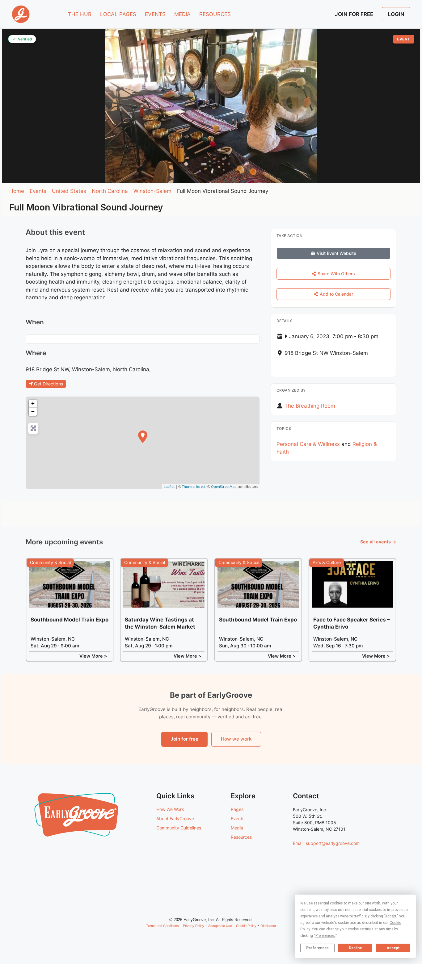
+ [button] (33, 403)
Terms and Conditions (162, 926)
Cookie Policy (246, 926)
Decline (355, 948)
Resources (241, 837)
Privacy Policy (193, 926)
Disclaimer (268, 926)
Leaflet (169, 486)
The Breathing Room (310, 406)
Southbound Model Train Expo (69, 620)
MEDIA (182, 14)
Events (38, 191)
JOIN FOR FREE (354, 14)
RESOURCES (215, 14)
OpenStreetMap (224, 486)
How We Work (170, 809)
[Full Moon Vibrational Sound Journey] (143, 436)
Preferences (317, 948)
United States (69, 191)
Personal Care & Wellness (308, 444)
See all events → (378, 541)
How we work (236, 739)
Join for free (184, 739)
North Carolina (110, 191)
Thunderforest (193, 486)
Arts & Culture (327, 562)
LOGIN (396, 14)
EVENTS (155, 14)
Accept (393, 948)
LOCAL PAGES (118, 14)
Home (16, 191)
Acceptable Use (220, 926)
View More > (93, 656)
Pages (237, 809)
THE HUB (79, 14)
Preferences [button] (325, 935)
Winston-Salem (152, 191)
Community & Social (50, 562)
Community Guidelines (178, 827)
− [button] (33, 411)
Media (237, 827)
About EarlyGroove (175, 818)
